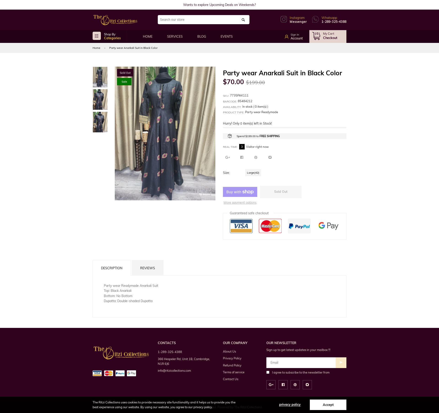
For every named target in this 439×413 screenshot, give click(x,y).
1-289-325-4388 (170, 352)
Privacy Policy (232, 358)
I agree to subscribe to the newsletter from (300, 372)
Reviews (147, 268)
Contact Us (230, 379)
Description (111, 268)
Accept (328, 405)
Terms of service (233, 372)
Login (299, 35)
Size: (226, 173)
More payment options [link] (240, 203)
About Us (229, 351)
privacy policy (290, 405)
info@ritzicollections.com (174, 370)
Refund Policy (232, 365)
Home (96, 48)
